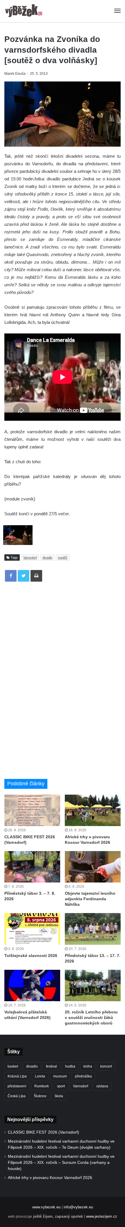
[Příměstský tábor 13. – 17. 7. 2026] (93, 928)
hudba (70, 1066)
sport (61, 1086)
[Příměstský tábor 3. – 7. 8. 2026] (32, 866)
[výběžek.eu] (24, 11)
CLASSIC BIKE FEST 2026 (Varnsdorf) (43, 1132)
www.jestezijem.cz (101, 1216)
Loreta (40, 1076)
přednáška (83, 1076)
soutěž (62, 557)
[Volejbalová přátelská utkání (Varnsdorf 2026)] (32, 985)
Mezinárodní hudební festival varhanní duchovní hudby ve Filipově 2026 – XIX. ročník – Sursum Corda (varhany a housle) (61, 1162)
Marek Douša (15, 74)
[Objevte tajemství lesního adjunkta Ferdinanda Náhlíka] (93, 866)
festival (51, 1066)
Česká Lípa (17, 1096)
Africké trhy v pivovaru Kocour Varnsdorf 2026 (50, 1177)
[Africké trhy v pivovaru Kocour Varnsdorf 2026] (93, 810)
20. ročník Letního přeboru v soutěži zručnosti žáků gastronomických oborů (91, 1017)
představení (17, 1086)
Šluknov (40, 1096)
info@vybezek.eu (78, 1207)
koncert (106, 1066)
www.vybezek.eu (46, 1207)
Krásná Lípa (17, 1076)
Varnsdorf (30, 557)
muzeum (60, 1076)
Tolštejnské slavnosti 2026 (30, 955)
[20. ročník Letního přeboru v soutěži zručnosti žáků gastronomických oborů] (93, 985)
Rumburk (41, 1086)
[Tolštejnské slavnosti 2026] (32, 928)
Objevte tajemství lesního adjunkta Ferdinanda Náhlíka (90, 899)
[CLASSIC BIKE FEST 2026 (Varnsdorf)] (32, 810)
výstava (102, 1086)
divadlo (47, 557)
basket (13, 1066)
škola (59, 1096)
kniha (87, 1066)
